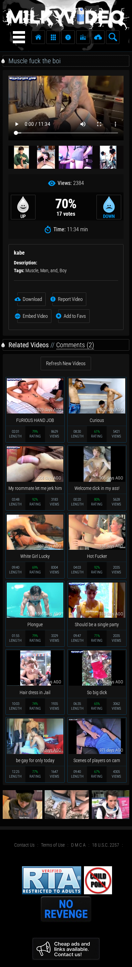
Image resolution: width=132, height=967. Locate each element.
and (54, 270)
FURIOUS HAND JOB (35, 420)
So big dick (97, 692)
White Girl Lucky (35, 556)
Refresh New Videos (66, 363)
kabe (19, 253)
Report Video (70, 299)
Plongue (35, 624)
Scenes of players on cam (96, 760)
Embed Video (35, 316)
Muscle (31, 270)
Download (32, 299)
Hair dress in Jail (35, 692)
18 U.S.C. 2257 (105, 845)
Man (44, 270)
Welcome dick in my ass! (96, 488)
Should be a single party (97, 624)
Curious (97, 420)
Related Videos (28, 345)
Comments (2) (75, 345)
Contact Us (24, 845)
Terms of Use (53, 845)
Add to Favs (75, 316)
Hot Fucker (97, 556)
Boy (63, 270)
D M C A (78, 845)
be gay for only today (35, 760)
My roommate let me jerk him (35, 488)
